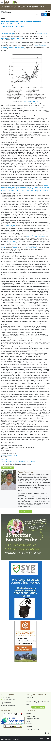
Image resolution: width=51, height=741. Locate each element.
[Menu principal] (2, 2)
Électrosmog (47, 11)
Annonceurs (29, 723)
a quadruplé (29, 236)
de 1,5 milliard (29, 246)
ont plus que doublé (33, 235)
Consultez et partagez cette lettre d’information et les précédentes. (18, 461)
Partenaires (29, 721)
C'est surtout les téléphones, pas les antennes (13, 23)
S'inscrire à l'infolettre (25, 511)
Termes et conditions (31, 728)
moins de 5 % (40, 243)
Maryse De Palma (30, 716)
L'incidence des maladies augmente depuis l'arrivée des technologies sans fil (21, 21)
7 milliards (14, 247)
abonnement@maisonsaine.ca (9, 699)
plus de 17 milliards (10, 225)
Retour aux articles (8, 467)
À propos (28, 713)
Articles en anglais (30, 715)
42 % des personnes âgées (29, 247)
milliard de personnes (40, 236)
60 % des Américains (12, 241)
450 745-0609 (6, 697)
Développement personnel (32, 718)
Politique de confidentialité (32, 729)
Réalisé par (42, 738)
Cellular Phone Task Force (7, 33)
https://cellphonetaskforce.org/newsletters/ (12, 38)
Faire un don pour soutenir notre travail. (11, 463)
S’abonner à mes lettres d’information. (10, 460)
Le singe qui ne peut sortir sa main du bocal (12, 26)
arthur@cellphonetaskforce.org (9, 455)
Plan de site (29, 726)
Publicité (28, 720)
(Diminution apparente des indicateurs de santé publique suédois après (25, 188)
